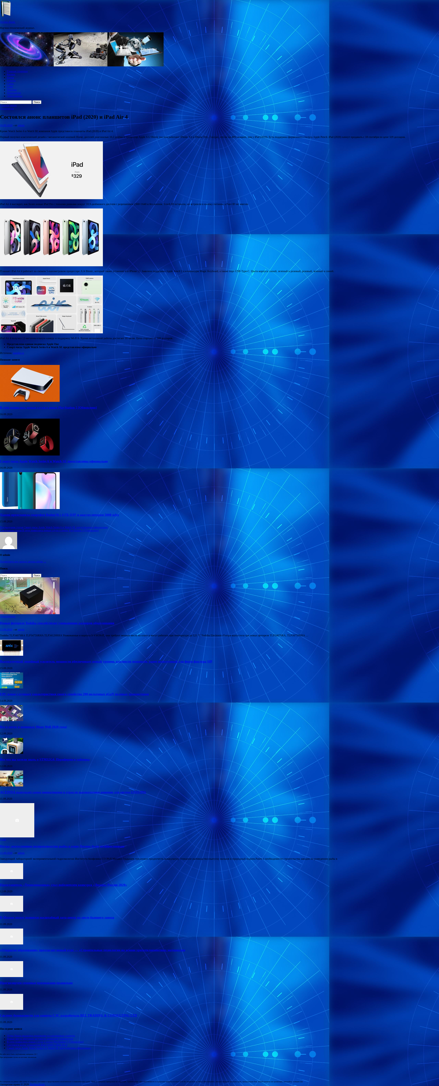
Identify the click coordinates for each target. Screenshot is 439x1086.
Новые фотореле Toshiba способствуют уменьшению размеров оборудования (57, 623)
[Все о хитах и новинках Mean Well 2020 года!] (11, 720)
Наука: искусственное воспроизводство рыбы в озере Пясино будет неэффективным (62, 846)
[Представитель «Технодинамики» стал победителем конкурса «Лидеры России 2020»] (11, 878)
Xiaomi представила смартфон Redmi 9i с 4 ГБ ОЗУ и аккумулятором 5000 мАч (59, 515)
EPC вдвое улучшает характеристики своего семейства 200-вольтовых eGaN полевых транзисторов (74, 694)
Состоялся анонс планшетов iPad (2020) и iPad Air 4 (37, 1044)
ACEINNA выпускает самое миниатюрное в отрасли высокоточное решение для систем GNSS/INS (73, 792)
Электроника (14, 96)
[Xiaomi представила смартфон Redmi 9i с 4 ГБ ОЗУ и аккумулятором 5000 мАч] (30, 508)
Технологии (14, 92)
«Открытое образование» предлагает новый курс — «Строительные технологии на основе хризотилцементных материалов (92, 950)
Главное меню (8, 105)
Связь (10, 83)
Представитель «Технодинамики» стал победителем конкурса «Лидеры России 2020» (63, 885)
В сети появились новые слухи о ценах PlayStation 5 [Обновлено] (48, 407)
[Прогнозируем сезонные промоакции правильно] (11, 976)
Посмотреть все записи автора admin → (23, 561)
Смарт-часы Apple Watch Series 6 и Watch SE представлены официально (54, 461)
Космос (11, 74)
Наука (10, 77)
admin (21, 125)
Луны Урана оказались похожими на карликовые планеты (41, 1035)
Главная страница (17, 71)
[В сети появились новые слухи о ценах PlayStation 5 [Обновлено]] (30, 400)
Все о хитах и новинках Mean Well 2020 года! (33, 727)
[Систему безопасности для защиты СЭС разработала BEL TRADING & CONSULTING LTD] (11, 1008)
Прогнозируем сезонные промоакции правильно (36, 983)
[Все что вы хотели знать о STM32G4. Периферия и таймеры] (11, 752)
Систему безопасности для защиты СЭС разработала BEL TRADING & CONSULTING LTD (68, 1015)
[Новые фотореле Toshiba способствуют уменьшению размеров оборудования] (30, 613)
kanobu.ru (18, 353)
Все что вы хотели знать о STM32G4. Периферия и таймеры (45, 759)
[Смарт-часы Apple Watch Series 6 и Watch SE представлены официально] (30, 454)
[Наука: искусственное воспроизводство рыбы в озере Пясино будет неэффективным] (17, 836)
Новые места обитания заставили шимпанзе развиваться (40, 1038)
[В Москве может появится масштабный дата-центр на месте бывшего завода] (11, 910)
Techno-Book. (8, 22)
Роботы (11, 80)
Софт (10, 86)
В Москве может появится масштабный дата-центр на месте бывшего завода (57, 917)
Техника (12, 89)
